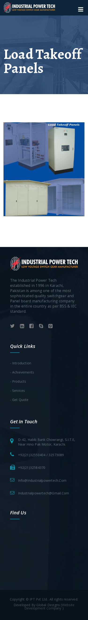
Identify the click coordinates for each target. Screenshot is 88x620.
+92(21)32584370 (32, 467)
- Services (17, 390)
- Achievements (22, 372)
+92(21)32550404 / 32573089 (41, 455)
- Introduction (20, 363)
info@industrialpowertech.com (42, 480)
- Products (18, 381)
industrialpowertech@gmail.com (43, 493)
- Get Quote (19, 399)
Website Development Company (49, 606)
